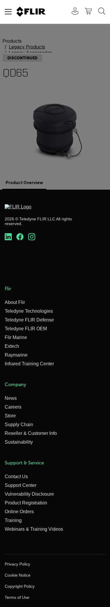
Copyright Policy (20, 586)
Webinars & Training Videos (34, 529)
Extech (12, 346)
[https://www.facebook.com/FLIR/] (19, 237)
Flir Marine (16, 337)
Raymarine (16, 354)
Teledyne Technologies (29, 311)
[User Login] (72, 11)
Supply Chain (19, 424)
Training (13, 520)
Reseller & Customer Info (31, 433)
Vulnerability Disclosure (29, 494)
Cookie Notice (18, 575)
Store (10, 415)
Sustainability (19, 442)
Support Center (20, 485)
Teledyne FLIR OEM (26, 328)
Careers (13, 406)
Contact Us (16, 476)
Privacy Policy (17, 564)
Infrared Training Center (29, 363)
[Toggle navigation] (8, 11)
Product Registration (26, 502)
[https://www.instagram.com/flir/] (31, 237)
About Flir (15, 302)
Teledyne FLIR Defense (29, 319)
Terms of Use (17, 597)
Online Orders (19, 511)
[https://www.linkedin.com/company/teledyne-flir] (8, 237)
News (11, 398)
